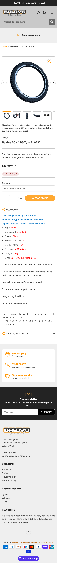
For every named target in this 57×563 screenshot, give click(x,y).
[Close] (52, 549)
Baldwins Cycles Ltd (20, 542)
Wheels (6, 498)
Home (4, 46)
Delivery (6, 473)
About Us (6, 469)
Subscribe (46, 412)
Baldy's (5, 138)
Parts (4, 501)
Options (6, 183)
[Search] (52, 22)
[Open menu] (52, 13)
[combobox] (28, 22)
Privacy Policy (9, 476)
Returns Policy (9, 480)
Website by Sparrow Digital (41, 542)
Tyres (5, 494)
